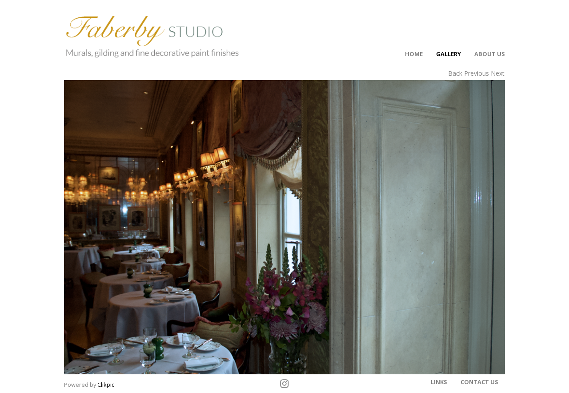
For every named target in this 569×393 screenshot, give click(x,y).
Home (414, 54)
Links (439, 382)
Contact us (479, 382)
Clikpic (105, 385)
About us (489, 54)
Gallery (448, 54)
